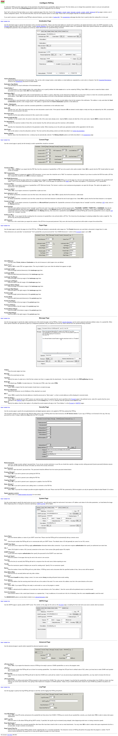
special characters (41, 26)
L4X (104, 202)
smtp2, (88, 12)
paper (68, 12)
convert (64, 12)
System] (71, 403)
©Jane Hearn (9, 734)
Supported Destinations (105, 80)
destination (59, 12)
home (2, 21)
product (5, 21)
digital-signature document (25, 494)
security (78, 12)
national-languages (40, 597)
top (9, 21)
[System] (6, 26)
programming (66, 17)
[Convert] (78, 232)
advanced (92, 12)
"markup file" (56, 17)
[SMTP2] (19, 400)
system (83, 12)
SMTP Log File (41, 503)
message (73, 12)
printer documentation (78, 131)
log (98, 12)
